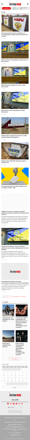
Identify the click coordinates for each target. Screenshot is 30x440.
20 (15, 378)
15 (22, 375)
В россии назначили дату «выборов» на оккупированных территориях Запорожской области (14, 34)
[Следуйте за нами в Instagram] (11, 404)
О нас (15, 420)
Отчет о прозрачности (15, 433)
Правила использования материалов (15, 417)
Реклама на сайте (15, 435)
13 (15, 375)
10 (4, 375)
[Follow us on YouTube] (16, 404)
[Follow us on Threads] (22, 404)
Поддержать (6, 8)
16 (26, 375)
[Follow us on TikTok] (19, 404)
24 (4, 380)
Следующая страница (19, 296)
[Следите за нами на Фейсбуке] (8, 404)
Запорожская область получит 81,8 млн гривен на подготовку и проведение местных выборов (14, 248)
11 (7, 375)
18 (7, 378)
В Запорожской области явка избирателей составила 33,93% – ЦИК (14, 186)
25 (7, 380)
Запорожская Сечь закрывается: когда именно (8, 319)
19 (11, 378)
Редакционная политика (15, 424)
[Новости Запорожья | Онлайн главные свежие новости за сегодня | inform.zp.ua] (15, 4)
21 (19, 378)
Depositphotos (21, 438)
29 (22, 380)
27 (15, 380)
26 (11, 380)
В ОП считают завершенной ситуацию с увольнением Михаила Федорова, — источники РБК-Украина (20, 349)
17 (4, 378)
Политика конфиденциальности (15, 426)
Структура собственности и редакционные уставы (15, 429)
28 (19, 380)
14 (19, 375)
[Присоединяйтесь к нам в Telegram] (13, 404)
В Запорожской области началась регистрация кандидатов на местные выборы (15, 282)
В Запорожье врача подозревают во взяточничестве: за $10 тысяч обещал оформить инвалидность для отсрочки (21, 322)
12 (11, 375)
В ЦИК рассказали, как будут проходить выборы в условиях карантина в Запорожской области (15, 213)
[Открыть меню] (2, 4)
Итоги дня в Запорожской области (6, 345)
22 (22, 378)
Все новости (15, 358)
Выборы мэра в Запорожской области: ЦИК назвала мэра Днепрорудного (14, 136)
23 (26, 378)
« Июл (14, 387)
